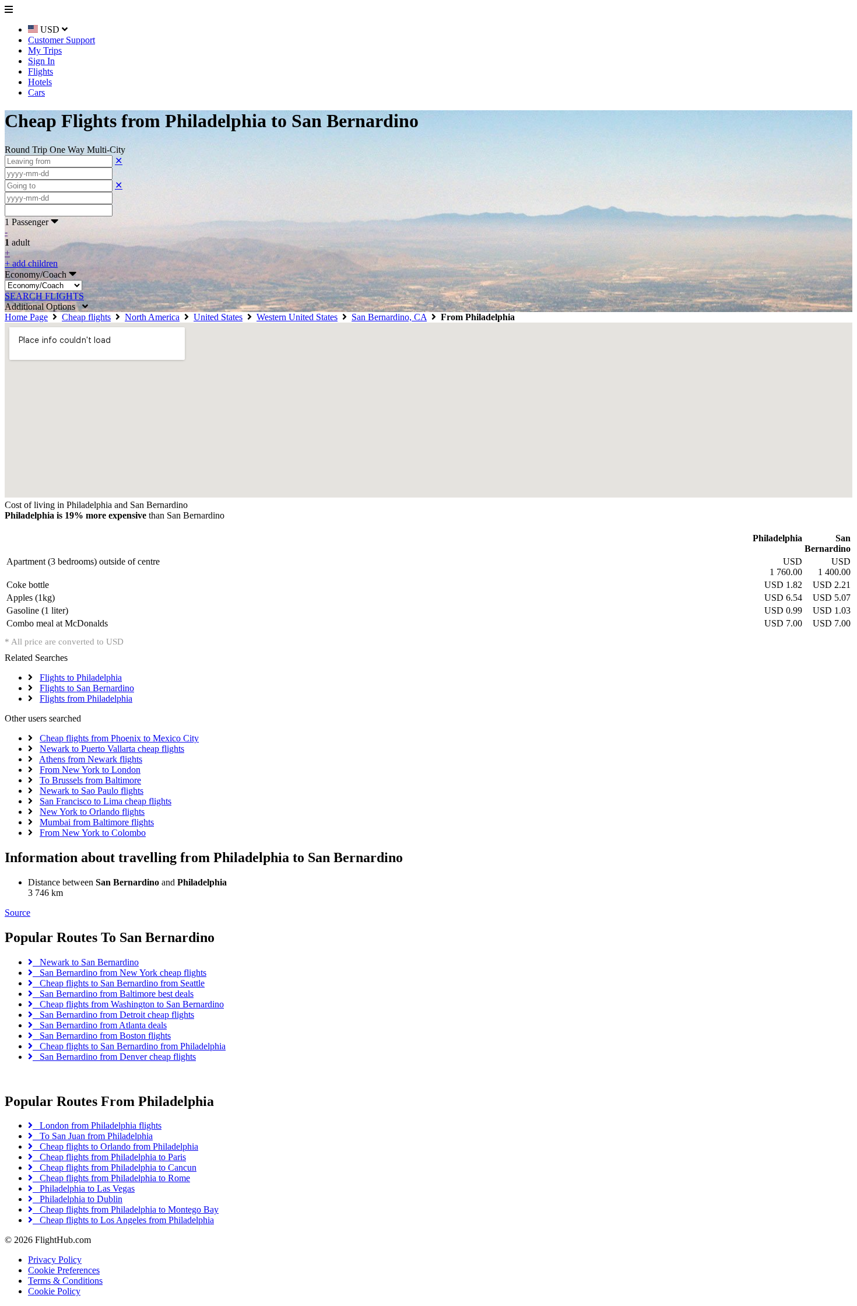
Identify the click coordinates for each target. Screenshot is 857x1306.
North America (152, 317)
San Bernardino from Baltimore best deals (113, 994)
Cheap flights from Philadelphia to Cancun (114, 1167)
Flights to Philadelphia (81, 677)
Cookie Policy (54, 1291)
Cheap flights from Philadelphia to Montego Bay (126, 1209)
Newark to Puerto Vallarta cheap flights (112, 749)
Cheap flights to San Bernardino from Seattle (119, 983)
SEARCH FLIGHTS (44, 296)
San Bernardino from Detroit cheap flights (113, 1015)
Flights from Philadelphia (86, 698)
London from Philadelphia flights (97, 1125)
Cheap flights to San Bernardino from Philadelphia (129, 1046)
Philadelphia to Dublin (77, 1199)
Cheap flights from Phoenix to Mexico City (119, 738)
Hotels (40, 82)
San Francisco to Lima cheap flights (105, 801)
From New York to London (90, 770)
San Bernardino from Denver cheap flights (114, 1057)
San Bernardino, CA (389, 317)
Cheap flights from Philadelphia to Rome (111, 1178)
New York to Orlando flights (92, 812)
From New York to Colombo (93, 833)
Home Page (26, 317)
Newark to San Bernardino (86, 962)
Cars (36, 92)
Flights (40, 71)
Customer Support (61, 40)
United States (218, 317)
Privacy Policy (55, 1260)
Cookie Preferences (64, 1270)
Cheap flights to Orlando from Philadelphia (115, 1146)
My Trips (45, 50)
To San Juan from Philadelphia (93, 1136)
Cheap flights (86, 317)
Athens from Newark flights (90, 759)
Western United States (297, 317)
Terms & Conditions (65, 1281)
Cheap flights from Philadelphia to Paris (109, 1157)
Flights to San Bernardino (87, 688)
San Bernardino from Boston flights (102, 1036)
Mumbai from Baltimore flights (97, 822)
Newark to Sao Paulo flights (91, 791)
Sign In (41, 61)
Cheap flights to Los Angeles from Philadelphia (123, 1220)
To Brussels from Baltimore (90, 780)
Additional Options (43, 306)
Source (17, 913)
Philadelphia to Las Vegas (84, 1188)
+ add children (31, 263)
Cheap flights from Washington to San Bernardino (128, 1004)
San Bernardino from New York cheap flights (119, 973)
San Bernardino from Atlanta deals (100, 1025)
